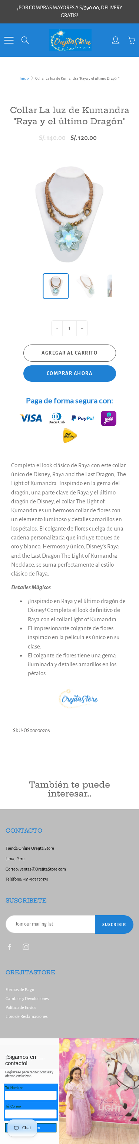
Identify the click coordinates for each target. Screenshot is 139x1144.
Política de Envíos (21, 1007)
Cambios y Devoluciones (27, 998)
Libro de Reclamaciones (27, 1016)
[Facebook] (9, 947)
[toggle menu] (8, 40)
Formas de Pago (20, 989)
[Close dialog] (135, 1042)
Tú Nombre (14, 1088)
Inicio (24, 78)
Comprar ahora (70, 373)
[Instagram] (25, 947)
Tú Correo (13, 1106)
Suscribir (114, 924)
